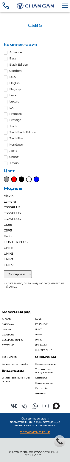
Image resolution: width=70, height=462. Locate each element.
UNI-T (8, 259)
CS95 (8, 230)
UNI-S (8, 253)
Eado (8, 236)
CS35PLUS (12, 207)
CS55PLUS (12, 213)
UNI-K (8, 248)
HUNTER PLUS (16, 242)
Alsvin (8, 196)
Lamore (10, 201)
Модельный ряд (16, 312)
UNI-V (9, 265)
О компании (45, 357)
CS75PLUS (12, 219)
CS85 (8, 224)
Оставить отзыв (35, 432)
